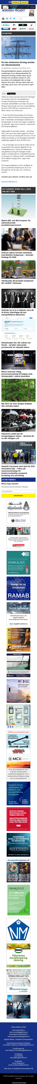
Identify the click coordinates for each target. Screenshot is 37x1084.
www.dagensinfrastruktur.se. (18, 1034)
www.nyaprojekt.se (18, 1030)
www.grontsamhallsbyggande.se (19, 1036)
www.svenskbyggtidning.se (18, 1032)
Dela (4, 93)
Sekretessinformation (19, 1083)
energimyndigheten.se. (9, 181)
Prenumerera (16, 2)
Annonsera (25, 2)
